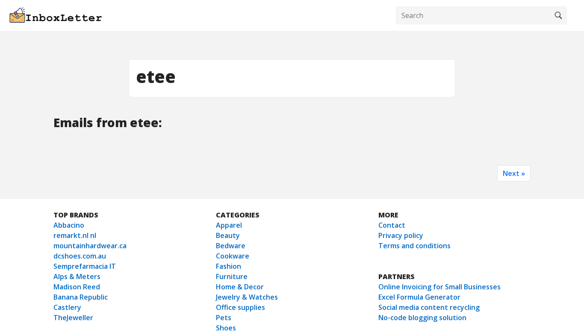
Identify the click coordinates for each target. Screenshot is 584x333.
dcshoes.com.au (79, 256)
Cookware (232, 256)
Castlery (67, 307)
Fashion (228, 266)
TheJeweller (73, 317)
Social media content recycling (429, 307)
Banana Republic (80, 297)
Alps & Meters (76, 276)
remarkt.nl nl (74, 235)
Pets (223, 317)
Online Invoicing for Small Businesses (439, 286)
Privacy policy (400, 235)
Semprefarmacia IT (84, 266)
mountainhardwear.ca (90, 245)
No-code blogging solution (422, 317)
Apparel (229, 225)
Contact (391, 225)
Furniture (232, 276)
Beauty (228, 235)
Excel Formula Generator (419, 297)
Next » (514, 173)
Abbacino (68, 225)
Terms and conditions (414, 245)
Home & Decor (240, 286)
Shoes (226, 328)
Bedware (230, 245)
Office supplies (240, 307)
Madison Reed (76, 286)
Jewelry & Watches (247, 297)
